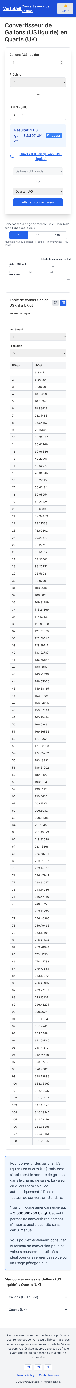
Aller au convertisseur (38, 202)
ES (38, 1367)
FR (48, 1367)
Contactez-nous (49, 1375)
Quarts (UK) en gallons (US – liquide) (41, 156)
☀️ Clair (65, 8)
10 (38, 235)
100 (57, 235)
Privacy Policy (25, 1375)
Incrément (16, 329)
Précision (16, 345)
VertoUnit (12, 8)
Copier (56, 135)
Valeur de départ (20, 313)
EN (28, 1367)
